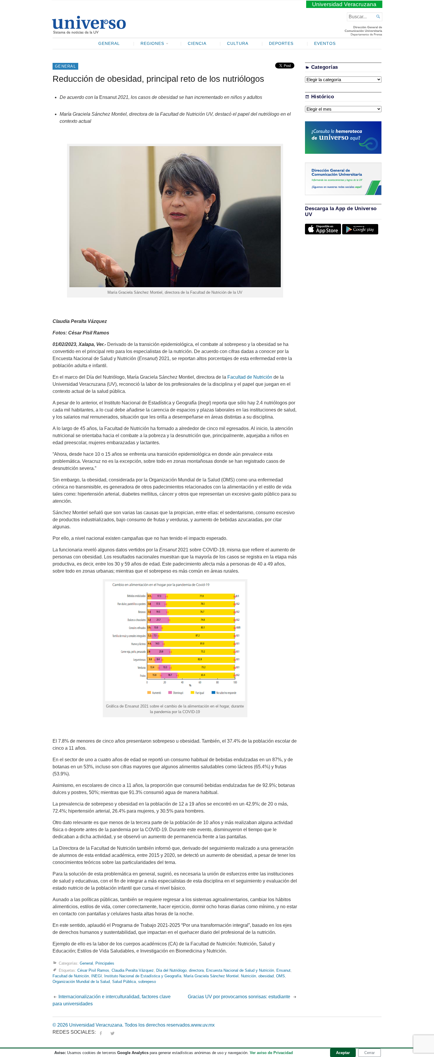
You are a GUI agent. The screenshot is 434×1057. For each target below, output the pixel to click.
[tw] (112, 1032)
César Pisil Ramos (93, 970)
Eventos (325, 43)
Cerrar (369, 1053)
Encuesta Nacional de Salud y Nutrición (240, 970)
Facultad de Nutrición (249, 377)
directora (196, 970)
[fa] (101, 1032)
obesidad (266, 976)
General (109, 43)
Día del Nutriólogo (171, 970)
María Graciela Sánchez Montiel (211, 976)
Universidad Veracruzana (344, 4)
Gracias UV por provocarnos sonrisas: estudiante (239, 996)
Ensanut (283, 970)
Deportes (281, 43)
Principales (104, 963)
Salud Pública (124, 981)
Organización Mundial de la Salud (81, 981)
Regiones (152, 43)
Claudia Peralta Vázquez (133, 970)
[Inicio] (89, 31)
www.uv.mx (203, 1024)
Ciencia (197, 43)
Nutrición (248, 976)
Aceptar (343, 1053)
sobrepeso (147, 981)
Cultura (237, 43)
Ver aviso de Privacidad (271, 1053)
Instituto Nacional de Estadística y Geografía (142, 976)
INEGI (96, 976)
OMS (280, 976)
